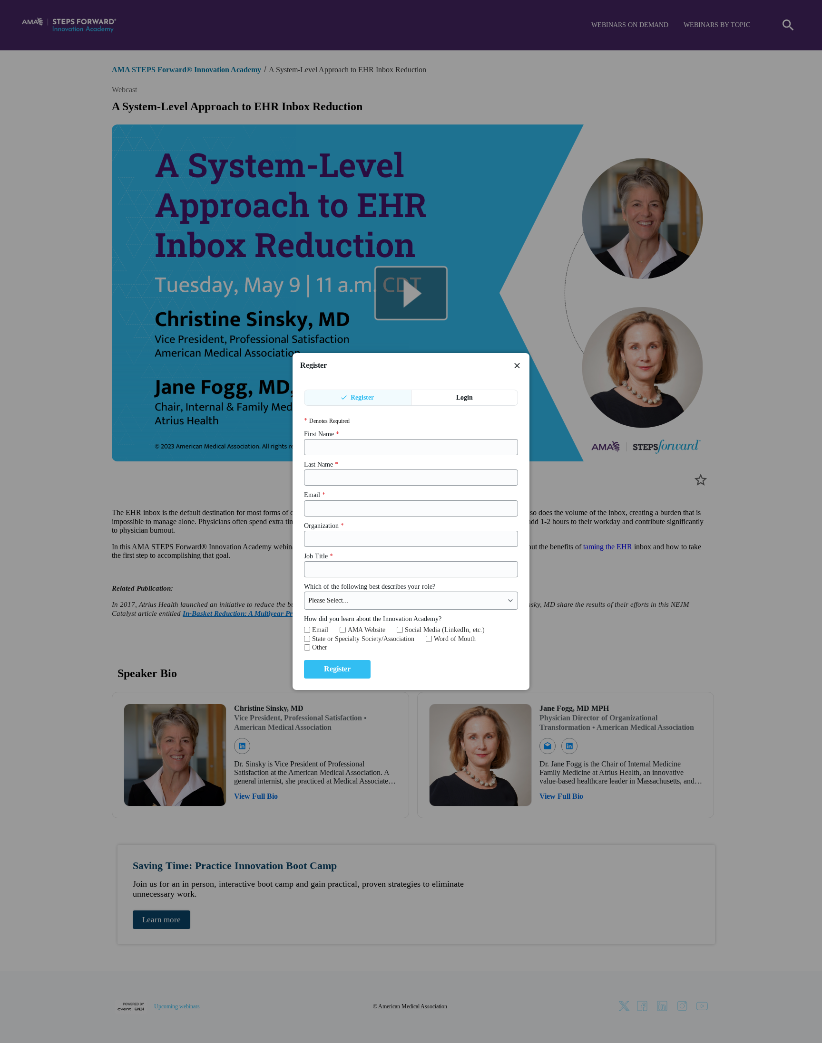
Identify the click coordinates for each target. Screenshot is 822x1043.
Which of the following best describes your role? (369, 586)
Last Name (321, 464)
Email (314, 495)
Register (361, 397)
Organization (324, 525)
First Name (321, 434)
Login (464, 397)
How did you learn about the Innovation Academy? (372, 618)
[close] (517, 365)
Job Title (318, 556)
